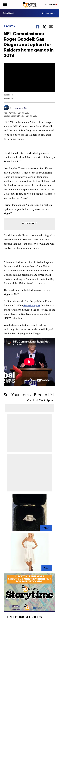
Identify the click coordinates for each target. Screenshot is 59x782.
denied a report (31, 305)
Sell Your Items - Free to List (29, 395)
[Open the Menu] (5, 4)
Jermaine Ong (21, 108)
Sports (9, 26)
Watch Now (50, 5)
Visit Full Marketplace (41, 400)
